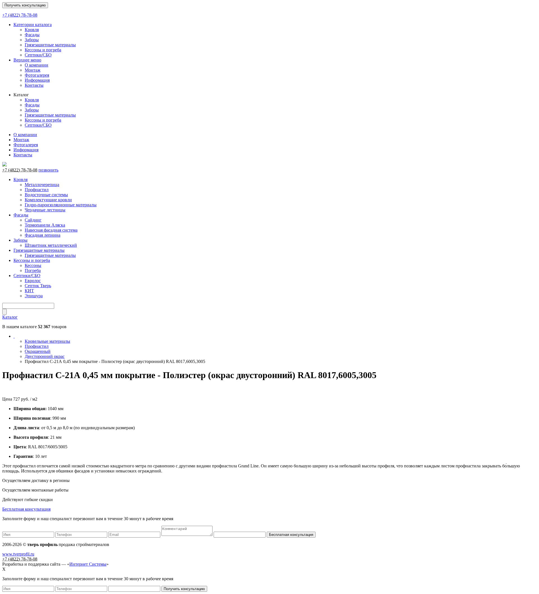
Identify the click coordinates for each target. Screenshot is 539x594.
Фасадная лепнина (42, 235)
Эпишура (34, 295)
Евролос (33, 280)
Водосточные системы (46, 194)
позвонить (48, 170)
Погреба (33, 270)
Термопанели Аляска (45, 225)
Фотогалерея (37, 75)
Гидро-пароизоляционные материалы (61, 204)
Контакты (34, 85)
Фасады (32, 34)
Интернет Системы (87, 564)
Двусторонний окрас (45, 356)
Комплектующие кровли (48, 199)
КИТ (29, 290)
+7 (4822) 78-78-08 (19, 15)
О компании (36, 65)
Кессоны (33, 265)
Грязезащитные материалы (50, 44)
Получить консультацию (25, 5)
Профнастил (37, 189)
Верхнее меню (27, 60)
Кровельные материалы (47, 341)
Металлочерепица (42, 184)
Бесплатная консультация (26, 509)
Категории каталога (32, 24)
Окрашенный (38, 351)
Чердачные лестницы (45, 209)
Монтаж (32, 70)
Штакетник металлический (51, 245)
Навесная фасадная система (51, 230)
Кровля (32, 29)
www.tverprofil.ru (18, 554)
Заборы (32, 39)
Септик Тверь (38, 285)
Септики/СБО (38, 54)
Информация (37, 80)
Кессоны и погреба (43, 49)
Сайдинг (33, 220)
